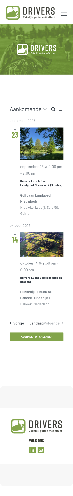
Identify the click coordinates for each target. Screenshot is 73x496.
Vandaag (36, 323)
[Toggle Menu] (64, 14)
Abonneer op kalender (36, 336)
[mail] (41, 450)
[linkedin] (32, 450)
